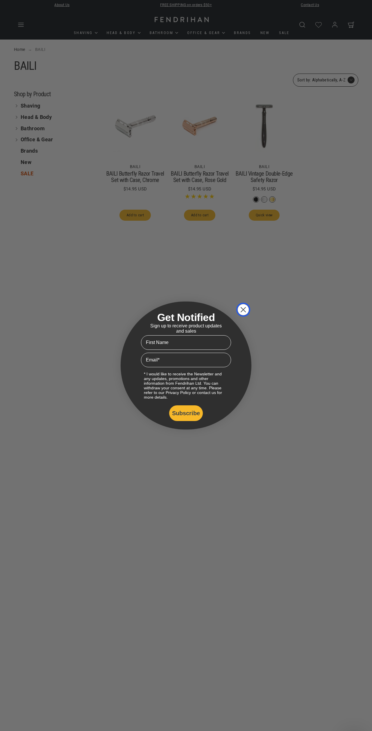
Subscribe (186, 413)
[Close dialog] (243, 309)
